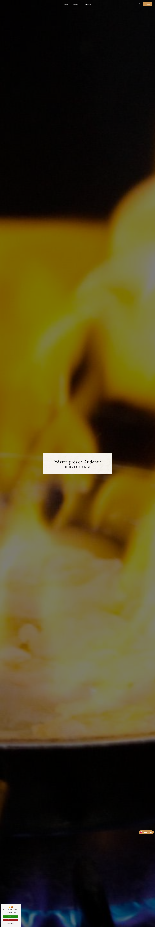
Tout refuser (11, 920)
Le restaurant (76, 4)
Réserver (147, 4)
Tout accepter (11, 916)
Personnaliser (11, 923)
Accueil (66, 4)
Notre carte (88, 4)
